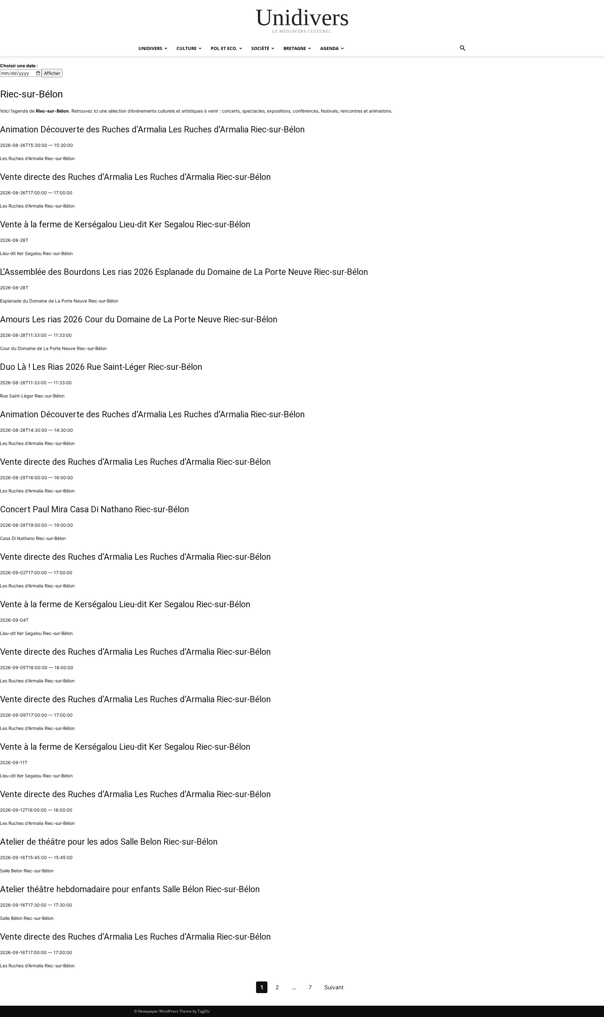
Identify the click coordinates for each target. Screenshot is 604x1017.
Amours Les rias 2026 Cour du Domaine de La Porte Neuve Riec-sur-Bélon (138, 319)
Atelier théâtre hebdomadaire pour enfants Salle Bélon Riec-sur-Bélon (130, 889)
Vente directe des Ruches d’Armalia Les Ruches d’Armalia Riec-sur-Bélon (135, 177)
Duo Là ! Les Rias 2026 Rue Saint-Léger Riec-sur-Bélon (101, 367)
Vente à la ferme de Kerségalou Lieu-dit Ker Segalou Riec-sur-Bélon (125, 225)
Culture (186, 48)
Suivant (334, 987)
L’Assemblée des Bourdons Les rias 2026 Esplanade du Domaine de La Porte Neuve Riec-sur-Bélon (184, 272)
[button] (462, 49)
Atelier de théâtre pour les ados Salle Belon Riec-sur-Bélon (109, 842)
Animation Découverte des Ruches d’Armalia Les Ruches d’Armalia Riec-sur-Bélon (152, 130)
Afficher (52, 73)
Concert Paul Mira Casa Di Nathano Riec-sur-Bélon (94, 509)
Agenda (329, 48)
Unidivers (150, 48)
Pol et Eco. (224, 48)
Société (260, 48)
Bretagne (294, 48)
